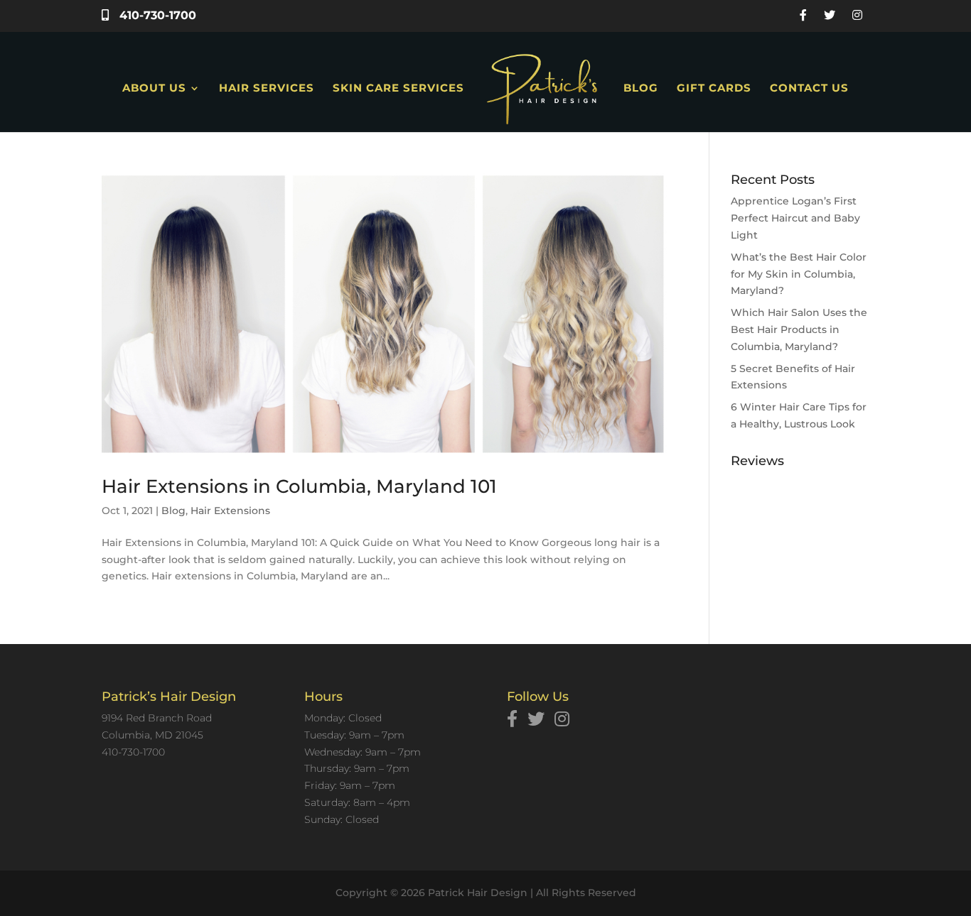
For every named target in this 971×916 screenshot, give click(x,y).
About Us (154, 88)
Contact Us (809, 88)
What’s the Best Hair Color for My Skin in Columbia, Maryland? (799, 274)
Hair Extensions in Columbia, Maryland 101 (299, 486)
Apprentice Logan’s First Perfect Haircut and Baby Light (795, 218)
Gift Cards (714, 88)
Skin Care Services (398, 88)
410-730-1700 (156, 15)
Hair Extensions (230, 510)
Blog (640, 88)
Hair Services (266, 88)
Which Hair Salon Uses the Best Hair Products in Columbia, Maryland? (799, 329)
